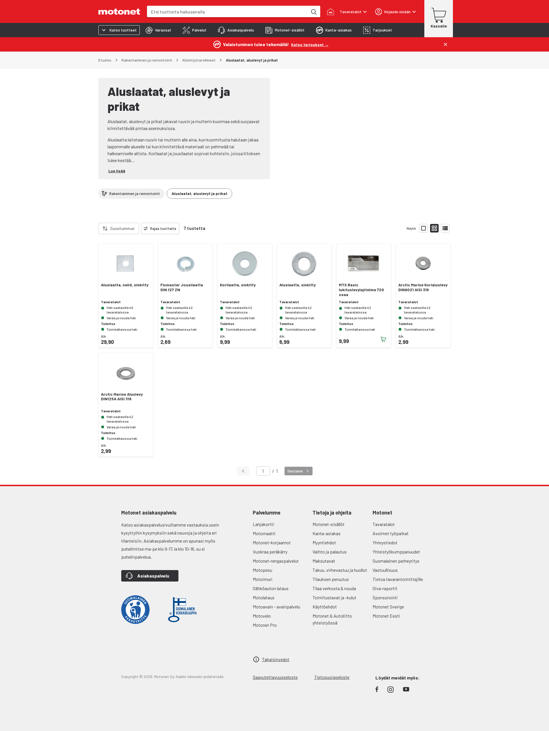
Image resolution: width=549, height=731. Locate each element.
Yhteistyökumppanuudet (396, 551)
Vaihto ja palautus (330, 551)
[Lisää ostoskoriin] (383, 339)
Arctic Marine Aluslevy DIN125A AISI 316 (122, 396)
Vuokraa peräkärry (270, 551)
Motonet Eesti (386, 615)
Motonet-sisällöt (329, 524)
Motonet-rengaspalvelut (276, 560)
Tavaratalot (384, 524)
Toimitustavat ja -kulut (334, 597)
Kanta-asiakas (327, 533)
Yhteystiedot (385, 542)
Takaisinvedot (275, 659)
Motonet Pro (265, 625)
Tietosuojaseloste (331, 677)
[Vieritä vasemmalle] (95, 228)
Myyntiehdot (324, 542)
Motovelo (262, 615)
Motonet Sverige (388, 606)
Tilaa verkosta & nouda (334, 588)
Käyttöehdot (325, 606)
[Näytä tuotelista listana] (445, 228)
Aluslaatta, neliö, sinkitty (124, 285)
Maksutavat (324, 560)
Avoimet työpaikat (391, 533)
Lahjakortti (263, 524)
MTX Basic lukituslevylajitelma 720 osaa (361, 290)
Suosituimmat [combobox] (122, 228)
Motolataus (263, 597)
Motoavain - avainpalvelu (276, 606)
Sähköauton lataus (271, 588)
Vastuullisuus (385, 570)
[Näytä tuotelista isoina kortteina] (423, 228)
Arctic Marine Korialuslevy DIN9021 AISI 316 (422, 287)
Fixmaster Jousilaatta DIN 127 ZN (181, 287)
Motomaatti (264, 533)
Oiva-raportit (385, 588)
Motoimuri (262, 579)
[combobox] (227, 11)
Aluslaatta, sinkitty (297, 285)
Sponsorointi (385, 597)
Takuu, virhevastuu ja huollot (340, 570)
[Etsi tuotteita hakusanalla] (313, 11)
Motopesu (262, 570)
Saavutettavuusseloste (275, 677)
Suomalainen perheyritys (396, 560)
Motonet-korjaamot (272, 542)
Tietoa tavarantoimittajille (398, 579)
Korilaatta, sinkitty (238, 285)
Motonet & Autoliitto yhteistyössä (332, 619)
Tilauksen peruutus (331, 579)
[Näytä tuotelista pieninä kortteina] (434, 228)
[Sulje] (445, 44)
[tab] (158, 30)
